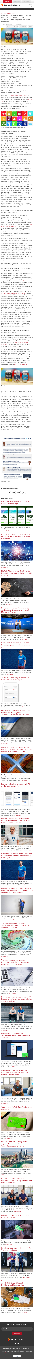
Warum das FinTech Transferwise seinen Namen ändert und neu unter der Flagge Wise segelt (16, 855)
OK (17, 1356)
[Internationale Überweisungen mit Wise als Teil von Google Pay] (17, 798)
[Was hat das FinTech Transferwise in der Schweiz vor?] (17, 1121)
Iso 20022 (26, 1)
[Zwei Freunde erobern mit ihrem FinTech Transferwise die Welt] (17, 1262)
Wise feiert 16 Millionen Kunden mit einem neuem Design (15, 502)
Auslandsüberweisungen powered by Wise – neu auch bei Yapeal (15, 679)
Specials (17, 1)
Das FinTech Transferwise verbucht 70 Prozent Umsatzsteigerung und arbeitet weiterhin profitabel (16, 999)
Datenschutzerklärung (10, 1352)
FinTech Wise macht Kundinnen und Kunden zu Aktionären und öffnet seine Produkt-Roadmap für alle (16, 821)
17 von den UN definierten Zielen (17, 95)
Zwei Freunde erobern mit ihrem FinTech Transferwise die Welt (16, 1249)
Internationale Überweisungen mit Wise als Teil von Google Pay (16, 785)
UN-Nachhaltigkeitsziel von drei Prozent (13, 293)
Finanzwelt (9, 26)
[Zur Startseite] (10, 5)
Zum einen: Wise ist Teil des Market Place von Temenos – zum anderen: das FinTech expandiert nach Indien (16, 749)
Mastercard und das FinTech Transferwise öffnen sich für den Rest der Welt (15, 1036)
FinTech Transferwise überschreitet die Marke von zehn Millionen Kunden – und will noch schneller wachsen (17, 890)
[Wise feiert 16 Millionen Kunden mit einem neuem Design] (17, 515)
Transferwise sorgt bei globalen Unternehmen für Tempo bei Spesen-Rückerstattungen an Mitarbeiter (15, 962)
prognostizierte (20, 281)
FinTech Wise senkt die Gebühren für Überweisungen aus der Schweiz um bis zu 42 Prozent (17, 573)
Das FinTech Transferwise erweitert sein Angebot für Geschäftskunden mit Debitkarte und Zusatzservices (16, 1283)
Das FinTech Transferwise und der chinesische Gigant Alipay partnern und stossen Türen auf (16, 1180)
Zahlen (30, 26)
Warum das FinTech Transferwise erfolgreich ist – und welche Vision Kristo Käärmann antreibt (14, 1072)
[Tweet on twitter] (14, 492)
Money (7, 1)
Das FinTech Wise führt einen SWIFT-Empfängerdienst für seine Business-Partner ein (15, 536)
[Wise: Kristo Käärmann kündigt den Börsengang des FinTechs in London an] (17, 659)
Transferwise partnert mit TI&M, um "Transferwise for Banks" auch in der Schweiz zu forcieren (15, 925)
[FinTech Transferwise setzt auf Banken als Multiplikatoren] (17, 1229)
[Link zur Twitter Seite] (16, 1343)
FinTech (16, 26)
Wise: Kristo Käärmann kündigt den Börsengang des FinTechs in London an (15, 645)
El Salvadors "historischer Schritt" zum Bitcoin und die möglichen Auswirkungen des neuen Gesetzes (16, 712)
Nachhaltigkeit (23, 26)
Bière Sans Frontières (20, 364)
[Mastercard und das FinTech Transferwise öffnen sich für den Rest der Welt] (17, 1050)
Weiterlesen (9, 531)
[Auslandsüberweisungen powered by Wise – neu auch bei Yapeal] (17, 691)
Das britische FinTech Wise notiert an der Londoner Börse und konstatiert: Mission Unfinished (15, 610)
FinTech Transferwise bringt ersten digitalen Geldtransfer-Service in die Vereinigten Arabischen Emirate (15, 1144)
